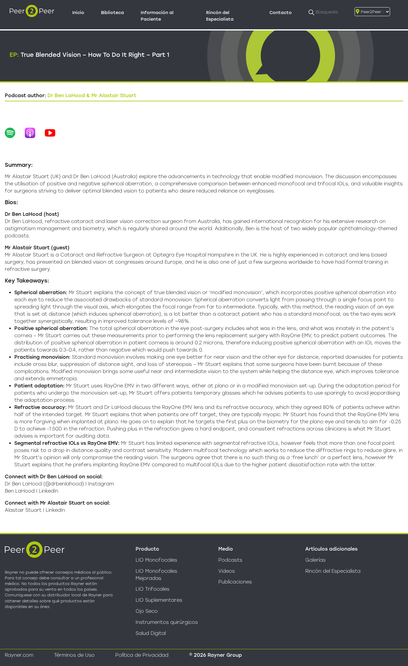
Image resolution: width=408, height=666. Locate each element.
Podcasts (230, 560)
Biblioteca (112, 12)
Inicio (78, 12)
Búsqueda (327, 12)
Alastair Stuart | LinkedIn (35, 510)
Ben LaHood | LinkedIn (31, 491)
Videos (226, 571)
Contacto (280, 12)
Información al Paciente (157, 16)
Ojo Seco (147, 611)
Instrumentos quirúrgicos (167, 622)
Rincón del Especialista (220, 16)
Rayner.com (19, 655)
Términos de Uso (74, 655)
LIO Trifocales (152, 589)
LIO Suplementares (159, 600)
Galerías (315, 560)
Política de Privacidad (141, 655)
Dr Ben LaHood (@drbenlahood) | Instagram (59, 484)
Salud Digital (151, 633)
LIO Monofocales (156, 560)
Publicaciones (235, 582)
